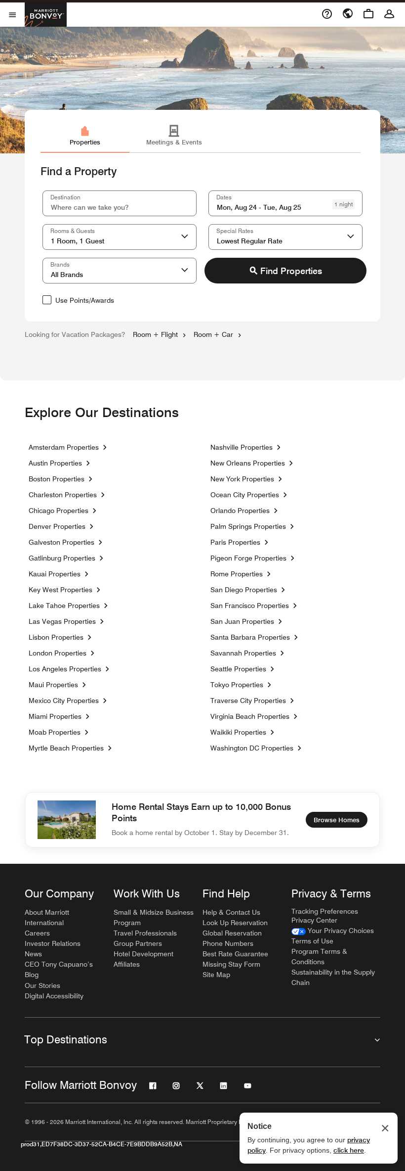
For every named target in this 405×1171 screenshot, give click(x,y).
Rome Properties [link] (236, 574)
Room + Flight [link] (155, 334)
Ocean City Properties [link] (244, 495)
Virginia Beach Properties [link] (249, 716)
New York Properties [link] (242, 479)
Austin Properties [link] (55, 463)
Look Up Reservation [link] (235, 923)
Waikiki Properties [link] (238, 732)
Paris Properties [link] (235, 542)
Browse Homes (337, 820)
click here (348, 1150)
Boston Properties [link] (56, 479)
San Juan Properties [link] (242, 621)
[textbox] (119, 203)
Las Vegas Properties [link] (62, 621)
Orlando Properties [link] (240, 511)
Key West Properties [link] (60, 590)
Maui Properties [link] (53, 685)
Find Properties (291, 271)
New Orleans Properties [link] (247, 463)
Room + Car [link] (213, 334)
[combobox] (119, 203)
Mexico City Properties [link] (64, 700)
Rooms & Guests (72, 230)
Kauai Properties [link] (55, 574)
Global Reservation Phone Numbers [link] (232, 938)
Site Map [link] (216, 975)
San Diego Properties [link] (243, 590)
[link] (84, 136)
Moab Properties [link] (55, 732)
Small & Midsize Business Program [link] (154, 917)
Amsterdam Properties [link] (64, 447)
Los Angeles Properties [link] (65, 669)
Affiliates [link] (127, 964)
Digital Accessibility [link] (54, 996)
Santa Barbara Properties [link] (250, 637)
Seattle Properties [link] (238, 669)
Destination (65, 196)
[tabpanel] (202, 237)
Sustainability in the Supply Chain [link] (333, 977)
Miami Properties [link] (55, 716)
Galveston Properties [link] (61, 542)
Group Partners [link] (138, 943)
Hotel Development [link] (143, 954)
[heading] (202, 412)
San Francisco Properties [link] (249, 605)
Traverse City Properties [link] (248, 700)
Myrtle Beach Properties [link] (66, 748)
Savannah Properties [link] (243, 653)
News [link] (33, 954)
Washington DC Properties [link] (251, 748)
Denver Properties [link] (57, 526)
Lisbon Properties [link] (56, 637)
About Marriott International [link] (47, 917)
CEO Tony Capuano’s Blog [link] (59, 969)
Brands (60, 264)
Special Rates (234, 230)
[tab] (84, 139)
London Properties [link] (57, 653)
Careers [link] (37, 933)
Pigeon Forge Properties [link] (248, 558)
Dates (224, 196)
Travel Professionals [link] (145, 933)
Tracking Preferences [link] (324, 911)
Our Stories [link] (42, 985)
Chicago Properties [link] (58, 511)
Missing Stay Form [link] (231, 964)
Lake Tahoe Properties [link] (64, 605)
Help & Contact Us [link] (231, 912)
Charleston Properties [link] (63, 495)
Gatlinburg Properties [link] (62, 558)
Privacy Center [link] (314, 920)
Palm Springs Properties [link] (248, 526)
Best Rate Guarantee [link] (235, 954)
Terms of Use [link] (312, 941)
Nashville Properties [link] (241, 447)
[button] (185, 237)
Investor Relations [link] (53, 943)
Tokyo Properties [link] (236, 685)
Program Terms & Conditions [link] (319, 956)
